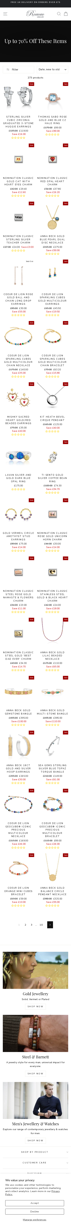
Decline (34, 1211)
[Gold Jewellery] (35, 970)
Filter (14, 69)
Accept (35, 1203)
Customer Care (35, 1162)
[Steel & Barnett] (35, 1033)
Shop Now (36, 1006)
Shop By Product (34, 1152)
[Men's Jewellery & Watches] (35, 1100)
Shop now (36, 1073)
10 (41, 924)
